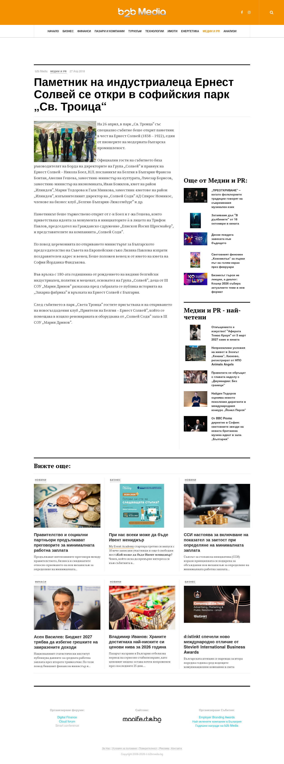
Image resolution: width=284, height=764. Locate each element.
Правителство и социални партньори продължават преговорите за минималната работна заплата (64, 542)
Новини (40, 479)
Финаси (40, 581)
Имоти (172, 31)
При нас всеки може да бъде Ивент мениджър (138, 537)
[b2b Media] (142, 12)
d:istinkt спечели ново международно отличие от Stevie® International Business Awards (214, 644)
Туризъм (135, 31)
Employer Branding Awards (217, 717)
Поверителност (148, 748)
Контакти (176, 748)
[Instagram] (249, 12)
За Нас (106, 748)
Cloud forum (67, 721)
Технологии (154, 31)
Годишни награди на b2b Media (216, 725)
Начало (53, 31)
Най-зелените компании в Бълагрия (217, 721)
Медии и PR (211, 31)
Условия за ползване (124, 748)
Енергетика (190, 31)
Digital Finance (67, 717)
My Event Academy (121, 546)
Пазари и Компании (110, 31)
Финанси (84, 31)
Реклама (164, 748)
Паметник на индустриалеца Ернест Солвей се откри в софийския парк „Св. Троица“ (134, 93)
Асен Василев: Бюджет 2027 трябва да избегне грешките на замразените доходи (66, 641)
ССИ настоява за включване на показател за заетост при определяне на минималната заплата (216, 542)
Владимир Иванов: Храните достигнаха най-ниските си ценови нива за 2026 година (137, 641)
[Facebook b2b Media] (242, 12)
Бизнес (68, 31)
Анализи (229, 31)
